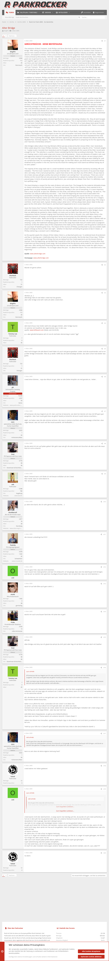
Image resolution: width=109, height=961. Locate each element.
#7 (105, 411)
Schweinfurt (18, 559)
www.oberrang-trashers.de (18, 528)
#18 (104, 766)
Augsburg (19, 493)
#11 (104, 534)
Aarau (20, 403)
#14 (104, 612)
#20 (104, 853)
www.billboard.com (37, 330)
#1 (105, 41)
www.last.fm (18, 496)
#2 (105, 265)
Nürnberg (19, 526)
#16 (104, 667)
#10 (104, 502)
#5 (105, 349)
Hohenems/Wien (16, 437)
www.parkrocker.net (16, 405)
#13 (104, 584)
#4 (105, 323)
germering (19, 605)
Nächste (11, 36)
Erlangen (19, 287)
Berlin (103, 940)
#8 (105, 443)
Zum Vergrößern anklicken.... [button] (65, 811)
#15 (104, 637)
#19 (104, 789)
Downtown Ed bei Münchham (16, 468)
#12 (104, 567)
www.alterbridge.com (37, 254)
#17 (104, 733)
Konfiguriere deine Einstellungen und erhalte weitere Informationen (33, 957)
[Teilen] (102, 41)
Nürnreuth (18, 65)
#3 (105, 293)
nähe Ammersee (17, 631)
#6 (105, 377)
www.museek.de (17, 561)
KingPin (6, 31)
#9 (105, 474)
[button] (39, 12)
